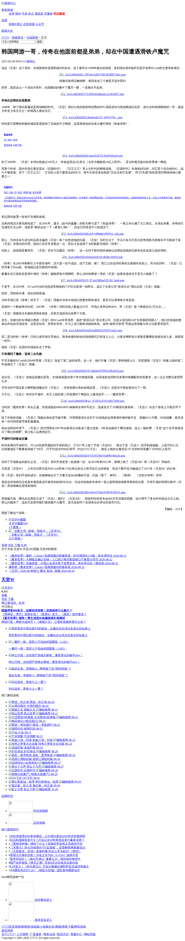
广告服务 (36, 934)
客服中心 (76, 934)
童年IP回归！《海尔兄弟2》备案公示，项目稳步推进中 (45, 858)
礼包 (24, 545)
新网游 (25, 926)
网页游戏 (80, 926)
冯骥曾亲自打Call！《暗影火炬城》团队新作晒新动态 (46, 870)
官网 (4, 545)
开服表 (48, 13)
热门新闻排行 (10, 829)
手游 (24, 13)
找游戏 (35, 926)
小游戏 (44, 926)
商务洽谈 (49, 934)
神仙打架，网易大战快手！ (18, 621)
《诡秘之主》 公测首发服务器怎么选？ (61, 621)
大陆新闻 (32, 37)
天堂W (7, 579)
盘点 (31, 13)
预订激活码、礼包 (13, 602)
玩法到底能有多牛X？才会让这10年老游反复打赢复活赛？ (47, 839)
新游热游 (7, 9)
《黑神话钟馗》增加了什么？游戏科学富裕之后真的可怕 (46, 843)
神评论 (30, 61)
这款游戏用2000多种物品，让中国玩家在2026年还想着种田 (47, 836)
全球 (11, 13)
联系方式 (63, 934)
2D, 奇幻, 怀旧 (10, 140)
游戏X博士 (15, 24)
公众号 (39, 24)
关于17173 (7, 934)
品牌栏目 (7, 796)
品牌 (4, 20)
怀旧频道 (59, 13)
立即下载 (17, 145)
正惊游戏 (29, 24)
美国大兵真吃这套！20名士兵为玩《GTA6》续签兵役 (44, 855)
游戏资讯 (17, 37)
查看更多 (8, 145)
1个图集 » (15, 527)
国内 (18, 13)
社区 (52, 926)
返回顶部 (7, 930)
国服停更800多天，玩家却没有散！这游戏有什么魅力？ (36, 610)
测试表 (39, 13)
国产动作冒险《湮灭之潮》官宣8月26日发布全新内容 (44, 862)
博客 (64, 926)
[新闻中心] (8, 3)
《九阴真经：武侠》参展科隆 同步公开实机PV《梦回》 (45, 851)
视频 (58, 926)
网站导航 (90, 934)
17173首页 (7, 926)
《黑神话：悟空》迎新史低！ (20, 614)
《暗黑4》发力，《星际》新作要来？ (63, 614)
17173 (5, 37)
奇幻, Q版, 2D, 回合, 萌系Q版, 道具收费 (22, 192)
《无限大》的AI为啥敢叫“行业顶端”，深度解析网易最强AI (47, 847)
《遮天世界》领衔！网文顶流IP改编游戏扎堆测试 (33, 618)
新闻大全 (7, 30)
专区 (11, 545)
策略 (4, 595)
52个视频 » (15, 538)
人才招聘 (22, 934)
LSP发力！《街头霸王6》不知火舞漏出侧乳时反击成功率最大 (49, 866)
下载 (17, 545)
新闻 (18, 926)
